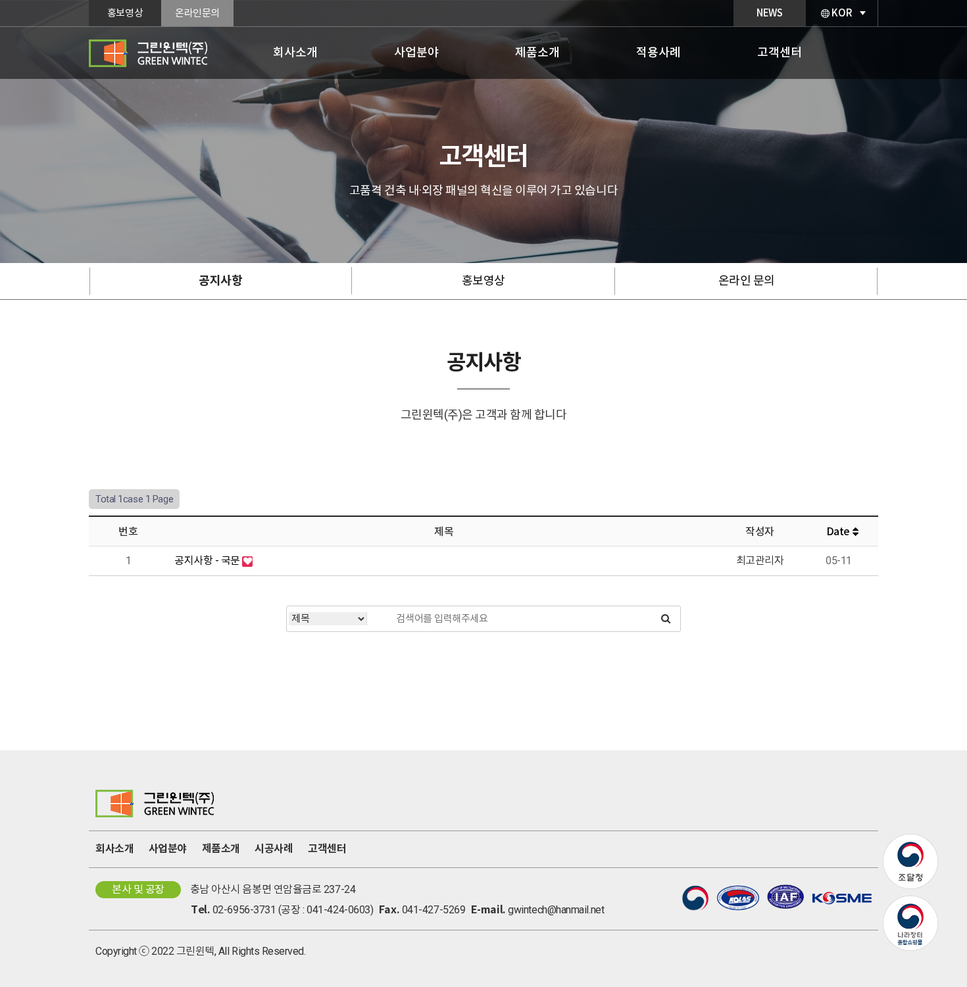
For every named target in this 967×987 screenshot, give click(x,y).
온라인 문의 (746, 280)
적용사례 (658, 52)
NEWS (769, 13)
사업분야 (416, 52)
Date (839, 531)
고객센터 (779, 52)
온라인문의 (197, 13)
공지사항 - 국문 (208, 560)
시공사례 (274, 848)
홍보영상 (125, 13)
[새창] (910, 841)
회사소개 (295, 52)
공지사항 (220, 280)
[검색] (665, 618)
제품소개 (537, 52)
